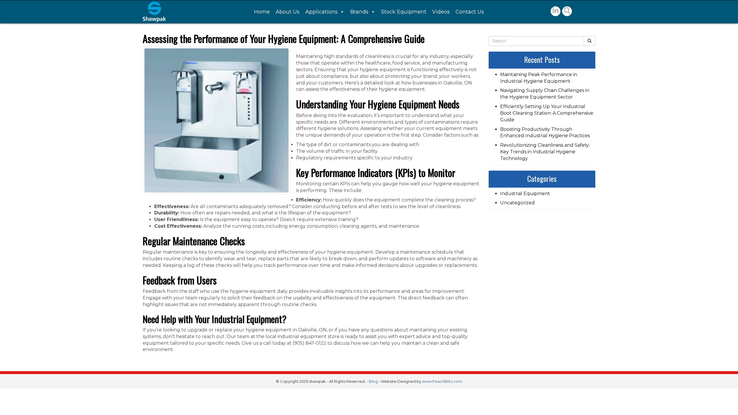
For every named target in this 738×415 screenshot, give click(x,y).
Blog (373, 381)
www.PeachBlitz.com (442, 381)
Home (262, 12)
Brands (359, 12)
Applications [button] (321, 12)
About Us (288, 12)
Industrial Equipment (525, 193)
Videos (441, 12)
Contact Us (469, 12)
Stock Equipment (403, 12)
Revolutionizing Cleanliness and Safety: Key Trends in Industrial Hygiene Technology (545, 151)
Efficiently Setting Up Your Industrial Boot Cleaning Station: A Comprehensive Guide (546, 113)
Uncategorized (517, 202)
